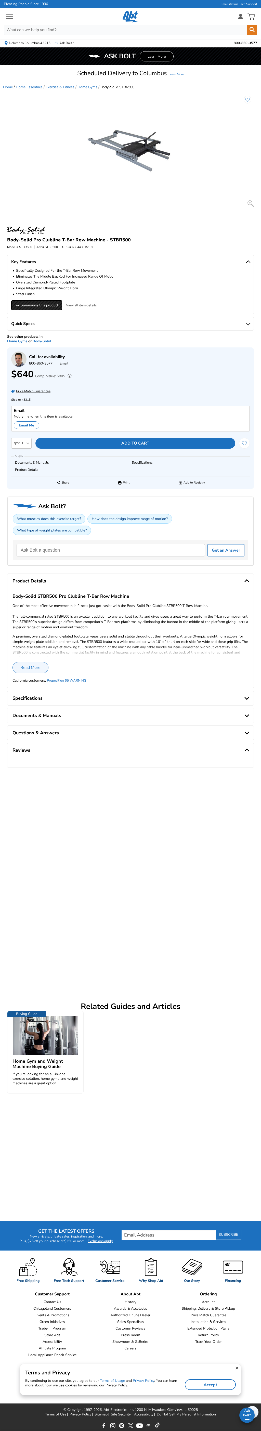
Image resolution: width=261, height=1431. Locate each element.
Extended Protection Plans (208, 1328)
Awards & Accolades (130, 1308)
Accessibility (52, 1341)
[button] (130, 73)
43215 (26, 400)
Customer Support (52, 1294)
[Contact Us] (19, 365)
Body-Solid (42, 341)
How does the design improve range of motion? (130, 518)
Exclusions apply (100, 1241)
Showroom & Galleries (130, 1341)
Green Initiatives (52, 1321)
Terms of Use (55, 1414)
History (130, 1301)
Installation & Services (208, 1321)
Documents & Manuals (32, 462)
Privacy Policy (80, 1414)
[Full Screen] (250, 203)
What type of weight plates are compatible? (52, 530)
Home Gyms (87, 87)
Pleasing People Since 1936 (26, 4)
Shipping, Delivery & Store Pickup (208, 1308)
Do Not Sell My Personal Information (186, 1414)
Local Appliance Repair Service (52, 1354)
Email (64, 363)
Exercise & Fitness (60, 87)
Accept (210, 1385)
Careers (130, 1348)
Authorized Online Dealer (130, 1315)
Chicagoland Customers (52, 1308)
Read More (30, 667)
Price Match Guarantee (208, 1315)
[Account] (241, 16)
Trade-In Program (52, 1328)
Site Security (121, 1414)
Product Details (26, 469)
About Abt (130, 1294)
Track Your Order (208, 1341)
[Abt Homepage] (130, 16)
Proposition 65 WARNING (66, 680)
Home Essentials (29, 87)
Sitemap (101, 1414)
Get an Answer (226, 550)
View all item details (81, 305)
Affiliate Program (52, 1348)
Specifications (142, 462)
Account (208, 1301)
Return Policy (208, 1335)
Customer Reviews (130, 1328)
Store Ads (52, 1335)
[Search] (252, 30)
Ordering (208, 1294)
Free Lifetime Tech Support (239, 4)
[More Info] (68, 376)
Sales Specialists (130, 1321)
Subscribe (228, 1234)
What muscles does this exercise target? (49, 518)
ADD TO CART (135, 443)
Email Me (26, 425)
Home (8, 87)
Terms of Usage (112, 1380)
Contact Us (52, 1301)
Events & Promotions (52, 1315)
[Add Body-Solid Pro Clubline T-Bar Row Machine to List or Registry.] (247, 99)
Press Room (130, 1335)
